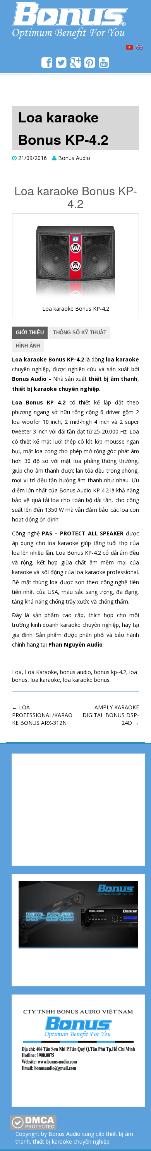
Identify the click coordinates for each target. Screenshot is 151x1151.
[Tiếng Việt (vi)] (129, 46)
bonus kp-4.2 (110, 672)
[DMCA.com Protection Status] (33, 1121)
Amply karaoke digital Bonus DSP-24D (110, 715)
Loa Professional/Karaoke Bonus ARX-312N (42, 715)
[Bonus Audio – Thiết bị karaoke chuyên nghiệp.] (70, 19)
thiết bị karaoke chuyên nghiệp (71, 1141)
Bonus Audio (74, 158)
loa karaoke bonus (86, 679)
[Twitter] (61, 65)
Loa (17, 672)
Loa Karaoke (41, 672)
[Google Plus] (75, 65)
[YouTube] (104, 65)
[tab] (30, 333)
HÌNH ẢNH (28, 346)
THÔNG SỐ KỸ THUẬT (79, 332)
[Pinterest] (90, 65)
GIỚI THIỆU (30, 332)
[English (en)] (139, 46)
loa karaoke (45, 679)
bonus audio (75, 672)
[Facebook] (47, 65)
